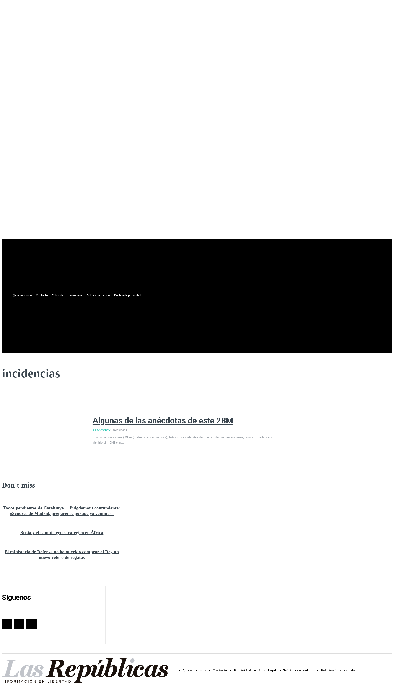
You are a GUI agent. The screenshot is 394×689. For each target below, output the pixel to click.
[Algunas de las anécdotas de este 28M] (44, 431)
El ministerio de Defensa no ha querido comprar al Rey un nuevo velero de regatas (62, 554)
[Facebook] (175, 314)
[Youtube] (192, 314)
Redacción (101, 430)
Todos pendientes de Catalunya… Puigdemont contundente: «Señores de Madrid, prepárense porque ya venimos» (61, 510)
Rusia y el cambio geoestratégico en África (61, 532)
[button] (190, 323)
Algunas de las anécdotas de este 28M (163, 420)
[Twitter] (183, 314)
